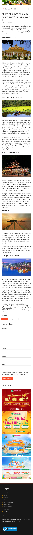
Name (4, 348)
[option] (17, 9)
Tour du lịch (7, 504)
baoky (3, 22)
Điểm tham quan (8, 500)
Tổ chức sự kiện (8, 506)
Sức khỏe (6, 511)
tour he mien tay (17, 26)
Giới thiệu (6, 493)
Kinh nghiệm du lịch (13, 319)
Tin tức (6, 495)
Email (4, 356)
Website (4, 364)
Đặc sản (6, 497)
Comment (5, 328)
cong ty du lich (7, 308)
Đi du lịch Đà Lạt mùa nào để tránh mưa (16, 9)
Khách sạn (6, 509)
